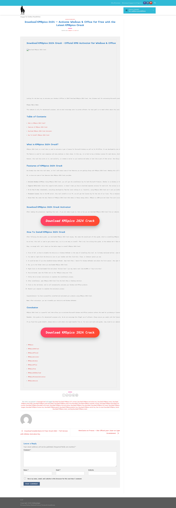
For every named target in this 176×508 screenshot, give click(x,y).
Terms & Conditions (48, 505)
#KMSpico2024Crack (33, 348)
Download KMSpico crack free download (66, 403)
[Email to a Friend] (70, 395)
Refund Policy (36, 505)
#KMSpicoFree (32, 368)
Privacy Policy (25, 505)
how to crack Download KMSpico (105, 407)
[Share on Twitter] (66, 395)
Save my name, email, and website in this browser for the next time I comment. (55, 479)
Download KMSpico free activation (60, 405)
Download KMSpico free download (80, 405)
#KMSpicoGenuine (33, 380)
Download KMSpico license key (35, 407)
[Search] (155, 2)
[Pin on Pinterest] (73, 395)
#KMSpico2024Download (34, 372)
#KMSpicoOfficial (33, 353)
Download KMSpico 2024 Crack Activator (40, 131)
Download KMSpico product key (69, 407)
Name (26, 470)
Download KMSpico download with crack (37, 405)
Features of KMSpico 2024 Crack (37, 127)
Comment (27, 450)
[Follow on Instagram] (147, 3)
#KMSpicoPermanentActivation (36, 376)
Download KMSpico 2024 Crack (70, 221)
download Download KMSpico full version (65, 401)
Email (58, 470)
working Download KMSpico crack (77, 409)
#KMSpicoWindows (33, 360)
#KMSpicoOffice (32, 364)
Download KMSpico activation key (87, 401)
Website (91, 470)
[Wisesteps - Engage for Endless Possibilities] (31, 10)
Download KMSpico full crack (99, 405)
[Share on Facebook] (63, 395)
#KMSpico (30, 344)
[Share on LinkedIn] (76, 395)
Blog (21, 500)
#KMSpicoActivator (33, 356)
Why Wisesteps (115, 3)
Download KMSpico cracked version (88, 403)
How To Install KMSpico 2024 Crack (38, 135)
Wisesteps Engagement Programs (132, 3)
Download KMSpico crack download (43, 403)
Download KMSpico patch (52, 407)
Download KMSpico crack (105, 401)
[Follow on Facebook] (144, 3)
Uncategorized (70, 19)
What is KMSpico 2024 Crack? (36, 123)
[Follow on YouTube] (150, 3)
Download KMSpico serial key (86, 407)
